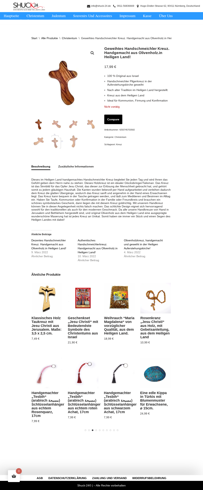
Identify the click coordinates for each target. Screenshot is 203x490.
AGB (40, 478)
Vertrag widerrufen (18, 20)
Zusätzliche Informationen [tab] (76, 166)
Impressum (127, 15)
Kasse (147, 15)
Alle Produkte (49, 38)
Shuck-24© (84, 485)
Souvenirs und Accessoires (92, 15)
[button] (92, 53)
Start (34, 38)
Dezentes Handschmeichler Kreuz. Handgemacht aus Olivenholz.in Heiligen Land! (48, 244)
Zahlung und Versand (109, 478)
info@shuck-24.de (101, 6)
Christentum (35, 15)
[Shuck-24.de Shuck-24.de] (29, 6)
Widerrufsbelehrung (149, 478)
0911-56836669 (125, 6)
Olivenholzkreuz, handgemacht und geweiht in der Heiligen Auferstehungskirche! (143, 244)
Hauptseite (11, 15)
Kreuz (119, 144)
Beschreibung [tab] (40, 166)
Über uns (166, 15)
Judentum (59, 15)
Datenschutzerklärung (67, 478)
